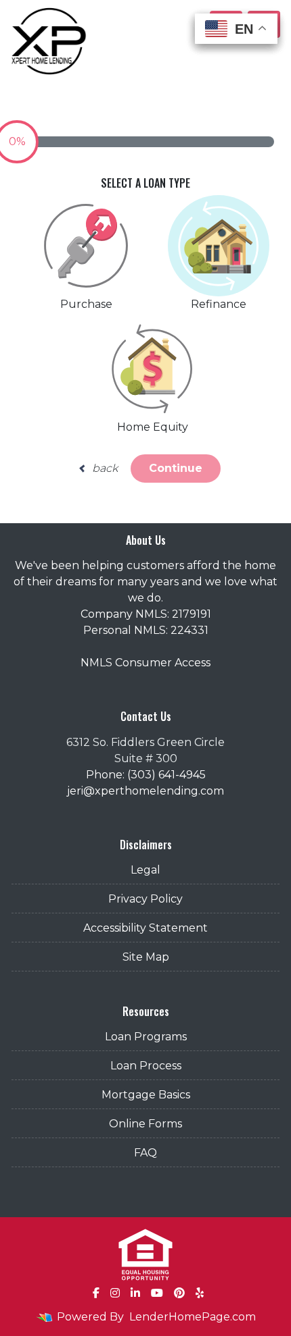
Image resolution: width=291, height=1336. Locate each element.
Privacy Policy (145, 898)
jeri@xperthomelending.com (145, 790)
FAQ (145, 1152)
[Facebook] (96, 1292)
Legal (145, 869)
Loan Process (145, 1065)
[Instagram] (115, 1292)
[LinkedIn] (135, 1292)
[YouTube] (157, 1292)
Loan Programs (146, 1036)
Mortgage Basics (146, 1094)
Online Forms (145, 1123)
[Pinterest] (179, 1292)
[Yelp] (200, 1292)
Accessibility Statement (145, 927)
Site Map (145, 957)
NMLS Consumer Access (145, 662)
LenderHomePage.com (192, 1316)
